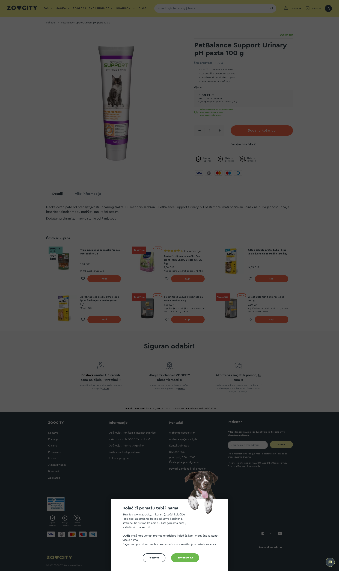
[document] (171, 536)
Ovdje (126, 535)
